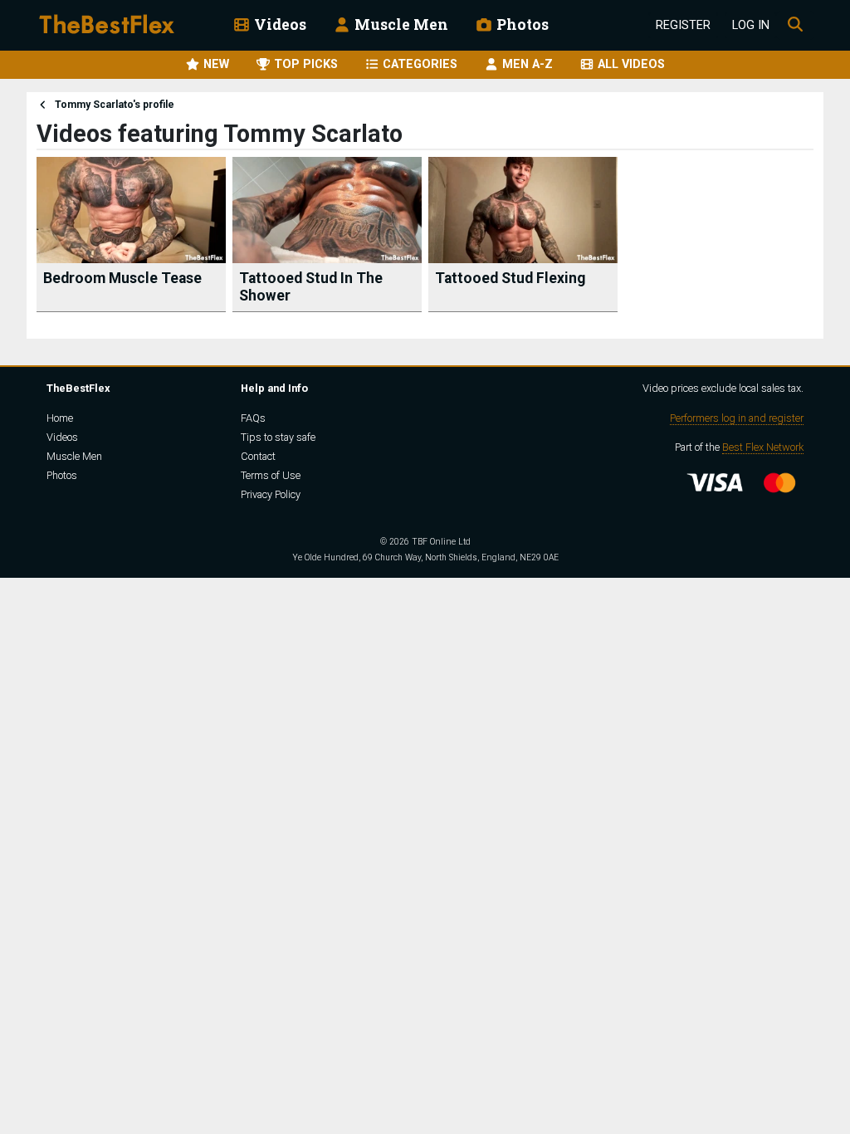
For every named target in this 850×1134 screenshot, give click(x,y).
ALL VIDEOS (629, 64)
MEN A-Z (526, 64)
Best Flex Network (763, 447)
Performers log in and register (737, 418)
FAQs (253, 418)
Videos (278, 24)
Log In (750, 25)
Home (59, 418)
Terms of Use (270, 475)
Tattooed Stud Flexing (510, 278)
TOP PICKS (304, 64)
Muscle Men (399, 24)
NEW (214, 64)
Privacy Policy (270, 494)
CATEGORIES (418, 64)
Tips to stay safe (278, 437)
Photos (521, 24)
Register (683, 25)
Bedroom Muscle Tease (122, 278)
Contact (258, 456)
